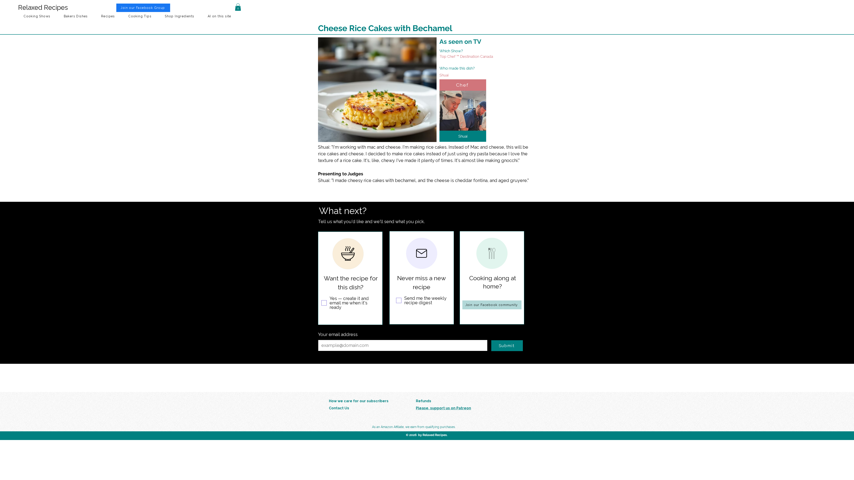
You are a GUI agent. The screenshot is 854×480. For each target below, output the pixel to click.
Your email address (338, 334)
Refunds (423, 401)
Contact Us (339, 408)
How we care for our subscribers (359, 401)
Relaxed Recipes (43, 7)
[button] (238, 7)
